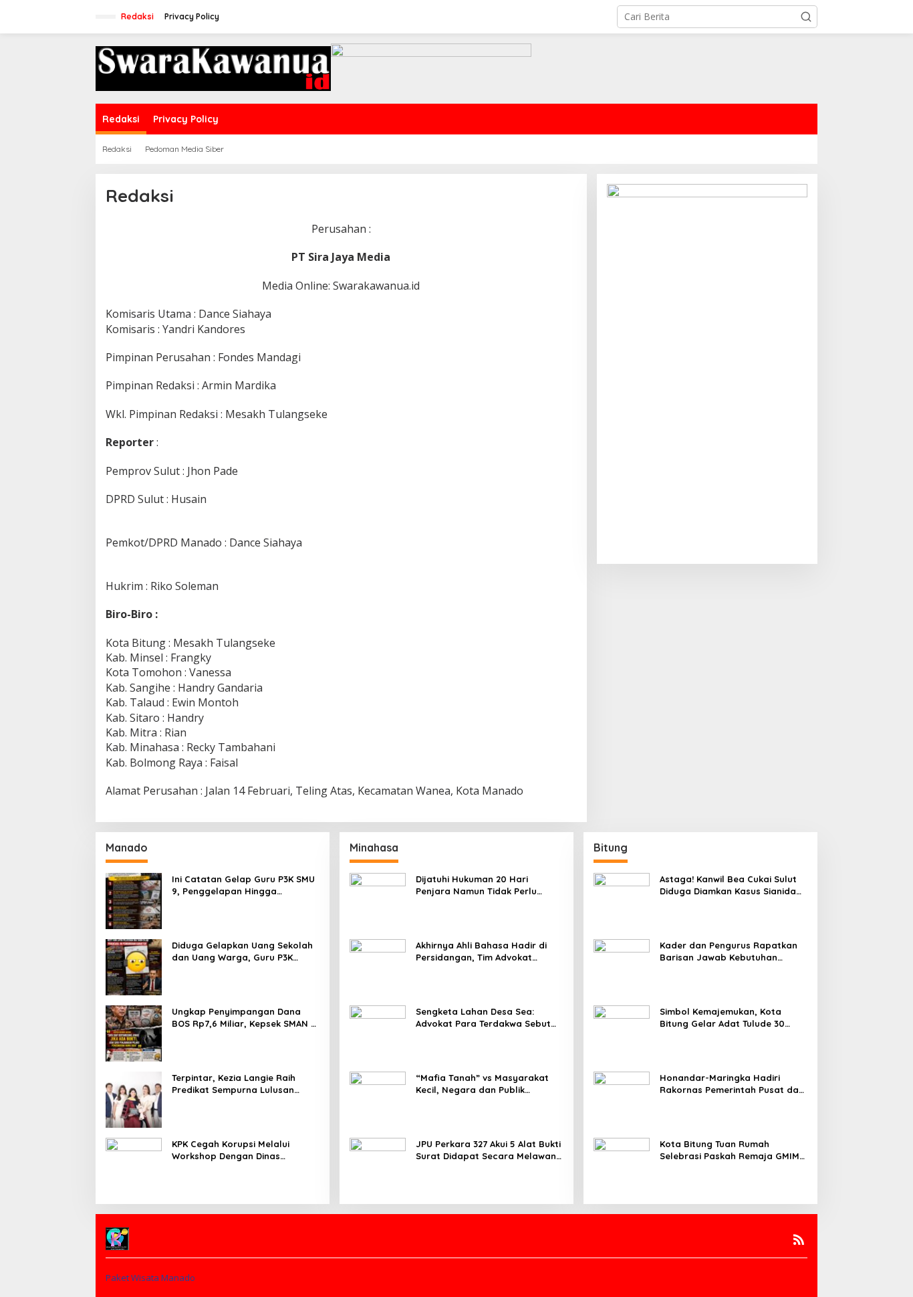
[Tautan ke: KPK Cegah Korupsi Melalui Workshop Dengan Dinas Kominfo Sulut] (134, 1164)
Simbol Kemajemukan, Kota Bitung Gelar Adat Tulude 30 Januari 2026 (722, 1017)
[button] (806, 16)
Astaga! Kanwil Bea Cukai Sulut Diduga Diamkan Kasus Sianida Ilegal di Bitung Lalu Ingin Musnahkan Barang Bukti (728, 885)
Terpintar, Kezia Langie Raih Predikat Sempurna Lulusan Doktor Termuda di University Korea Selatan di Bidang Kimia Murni (239, 1084)
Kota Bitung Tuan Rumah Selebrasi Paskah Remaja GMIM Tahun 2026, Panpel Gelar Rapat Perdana (733, 1150)
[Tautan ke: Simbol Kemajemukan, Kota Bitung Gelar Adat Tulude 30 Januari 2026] (622, 1031)
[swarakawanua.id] (213, 67)
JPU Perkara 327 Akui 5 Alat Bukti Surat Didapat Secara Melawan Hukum (488, 1150)
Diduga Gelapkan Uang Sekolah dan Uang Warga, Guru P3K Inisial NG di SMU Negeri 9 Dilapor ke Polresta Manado (242, 951)
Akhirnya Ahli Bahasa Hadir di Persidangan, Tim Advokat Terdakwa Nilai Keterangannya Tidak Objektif (484, 951)
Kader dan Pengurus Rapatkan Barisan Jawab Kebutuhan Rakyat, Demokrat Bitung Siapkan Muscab (728, 951)
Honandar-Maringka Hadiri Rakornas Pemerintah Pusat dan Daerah (732, 1084)
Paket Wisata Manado (150, 1278)
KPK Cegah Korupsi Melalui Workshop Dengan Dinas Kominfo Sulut (230, 1150)
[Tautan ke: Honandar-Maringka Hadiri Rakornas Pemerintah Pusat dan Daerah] (622, 1098)
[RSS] (798, 1239)
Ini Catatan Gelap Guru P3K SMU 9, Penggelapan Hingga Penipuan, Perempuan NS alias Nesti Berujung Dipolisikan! (243, 885)
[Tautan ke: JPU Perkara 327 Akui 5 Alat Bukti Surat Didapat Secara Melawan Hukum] (378, 1164)
